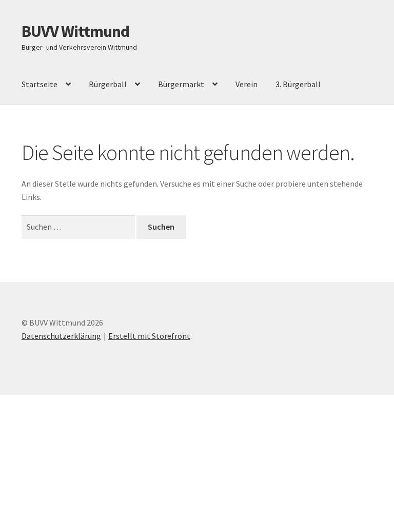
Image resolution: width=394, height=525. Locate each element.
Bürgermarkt (181, 84)
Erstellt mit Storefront (149, 336)
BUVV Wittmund (75, 31)
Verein (246, 84)
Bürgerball (108, 84)
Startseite (39, 84)
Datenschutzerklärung (61, 336)
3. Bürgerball (298, 84)
